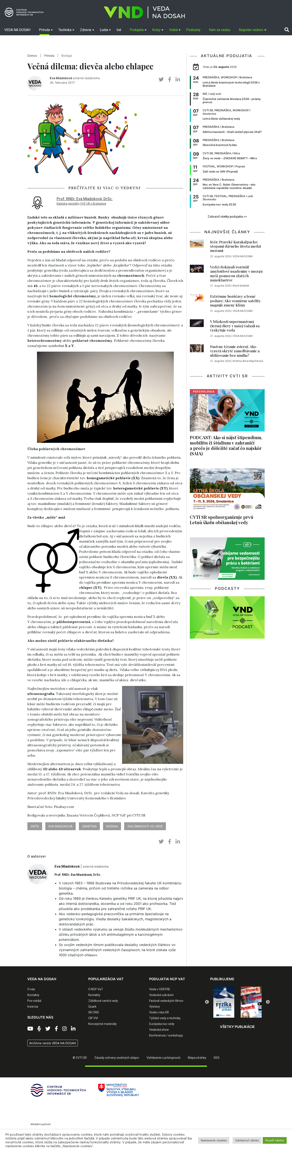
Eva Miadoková (61, 78)
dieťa (35, 826)
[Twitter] (47, 1029)
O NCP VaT (95, 989)
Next (268, 1002)
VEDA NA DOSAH (243, 256)
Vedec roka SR (159, 1012)
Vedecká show (159, 1029)
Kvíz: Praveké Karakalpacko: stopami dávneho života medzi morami (235, 246)
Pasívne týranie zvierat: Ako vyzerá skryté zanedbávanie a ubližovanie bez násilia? (235, 351)
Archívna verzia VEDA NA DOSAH (52, 1043)
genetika (89, 826)
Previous (207, 1002)
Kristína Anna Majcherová (248, 361)
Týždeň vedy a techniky (165, 1018)
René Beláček (241, 285)
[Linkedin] (73, 1029)
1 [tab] (221, 1021)
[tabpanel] (223, 1002)
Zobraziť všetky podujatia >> (227, 216)
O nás (31, 989)
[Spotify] (39, 1029)
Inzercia (32, 1006)
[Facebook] (56, 1029)
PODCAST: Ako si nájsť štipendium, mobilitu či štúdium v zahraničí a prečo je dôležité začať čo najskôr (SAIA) (226, 445)
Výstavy (154, 1006)
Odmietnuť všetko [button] (247, 1140)
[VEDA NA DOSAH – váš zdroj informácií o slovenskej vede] (144, 12)
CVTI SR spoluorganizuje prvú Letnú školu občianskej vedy (221, 519)
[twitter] (161, 79)
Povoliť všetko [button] (274, 1140)
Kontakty (33, 995)
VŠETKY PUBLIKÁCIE (237, 1027)
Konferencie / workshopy (166, 1035)
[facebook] (169, 79)
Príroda (49, 55)
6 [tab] (253, 1021)
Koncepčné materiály (102, 1024)
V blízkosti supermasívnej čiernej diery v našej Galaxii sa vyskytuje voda (235, 326)
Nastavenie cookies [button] (214, 1140)
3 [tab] (234, 1021)
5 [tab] (247, 1021)
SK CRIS (93, 1012)
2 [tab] (228, 1021)
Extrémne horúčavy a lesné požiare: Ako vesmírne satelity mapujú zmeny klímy (235, 300)
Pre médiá (34, 1000)
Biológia (66, 55)
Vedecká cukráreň (161, 995)
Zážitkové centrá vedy (103, 1000)
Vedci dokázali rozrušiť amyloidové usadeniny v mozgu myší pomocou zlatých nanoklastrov (236, 273)
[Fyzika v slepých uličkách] (223, 1002)
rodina (112, 826)
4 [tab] (241, 1021)
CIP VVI (93, 1018)
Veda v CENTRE (159, 989)
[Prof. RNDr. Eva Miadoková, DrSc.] (37, 202)
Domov (32, 55)
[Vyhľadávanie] (287, 30)
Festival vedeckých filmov (166, 1000)
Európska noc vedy (161, 1024)
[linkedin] (177, 79)
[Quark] (251, 1002)
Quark (92, 1006)
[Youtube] (30, 1029)
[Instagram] (64, 1029)
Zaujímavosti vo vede (145, 826)
